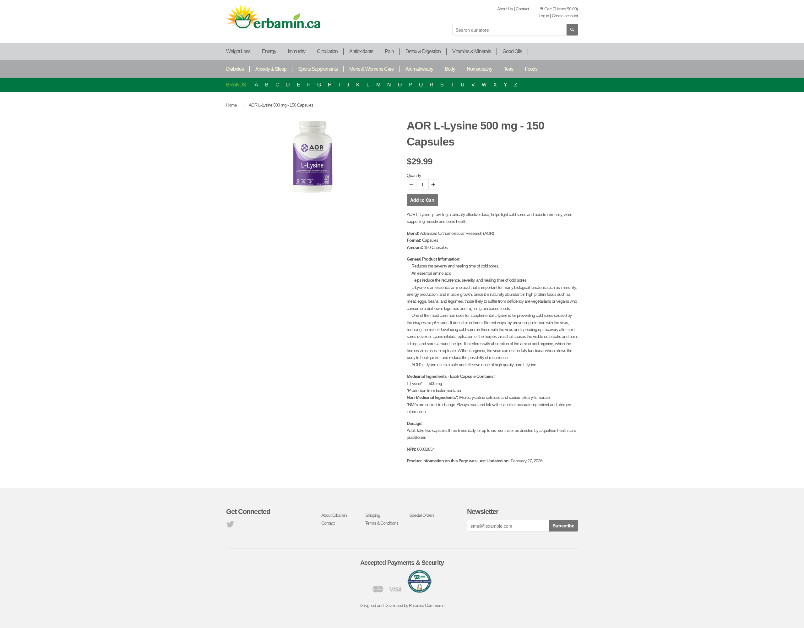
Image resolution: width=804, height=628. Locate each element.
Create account (565, 15)
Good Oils (512, 51)
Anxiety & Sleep (270, 69)
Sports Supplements (318, 69)
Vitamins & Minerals (471, 51)
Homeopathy (479, 69)
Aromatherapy (419, 69)
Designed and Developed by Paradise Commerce (402, 605)
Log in (544, 15)
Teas (508, 69)
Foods (531, 69)
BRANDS (236, 84)
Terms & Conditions (381, 523)
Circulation (327, 51)
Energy (269, 51)
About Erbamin (334, 515)
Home (231, 104)
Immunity (296, 51)
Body (450, 69)
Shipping (372, 515)
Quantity (414, 175)
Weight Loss (238, 51)
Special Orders (421, 515)
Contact (522, 8)
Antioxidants (361, 51)
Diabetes (235, 69)
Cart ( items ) (561, 8)
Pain (389, 51)
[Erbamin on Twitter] (230, 525)
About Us (505, 8)
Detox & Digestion (423, 51)
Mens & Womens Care (371, 69)
